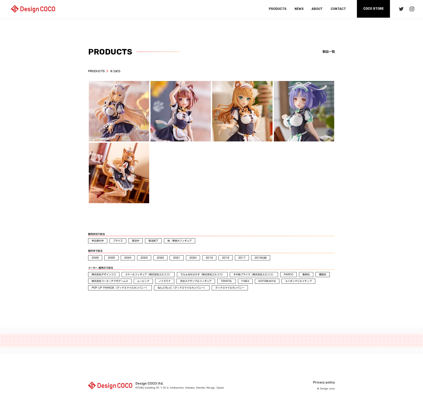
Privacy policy (324, 382)
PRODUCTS (96, 71)
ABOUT (317, 9)
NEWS (299, 9)
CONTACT (338, 9)
